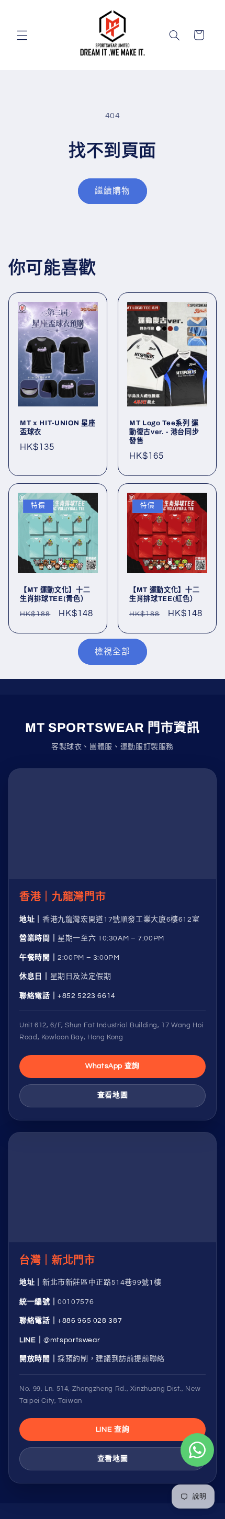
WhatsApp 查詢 (112, 1066)
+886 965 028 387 (90, 1320)
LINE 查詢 (112, 1429)
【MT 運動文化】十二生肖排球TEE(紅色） (164, 594)
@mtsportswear (71, 1340)
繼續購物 (112, 191)
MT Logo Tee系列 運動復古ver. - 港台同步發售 (164, 432)
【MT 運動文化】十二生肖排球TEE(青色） (55, 594)
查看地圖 (112, 1095)
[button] (22, 35)
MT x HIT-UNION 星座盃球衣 (57, 428)
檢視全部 (112, 652)
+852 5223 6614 (87, 996)
